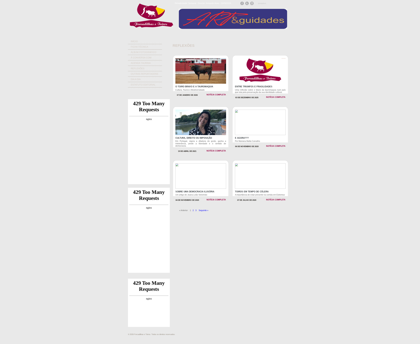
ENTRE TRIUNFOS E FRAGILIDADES (253, 86)
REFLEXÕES (137, 68)
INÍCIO (134, 41)
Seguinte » (203, 210)
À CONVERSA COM (141, 57)
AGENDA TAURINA (141, 63)
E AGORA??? (242, 138)
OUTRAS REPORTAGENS (144, 74)
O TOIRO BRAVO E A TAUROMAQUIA (194, 86)
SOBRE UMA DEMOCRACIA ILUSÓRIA (194, 191)
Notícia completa (216, 95)
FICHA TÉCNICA (139, 46)
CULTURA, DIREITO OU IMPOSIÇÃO (193, 138)
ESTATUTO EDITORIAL (143, 84)
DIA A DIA (136, 79)
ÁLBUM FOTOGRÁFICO (143, 52)
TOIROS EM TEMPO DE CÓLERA (252, 191)
